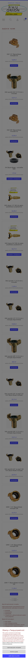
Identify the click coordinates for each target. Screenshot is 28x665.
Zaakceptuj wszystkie (14, 656)
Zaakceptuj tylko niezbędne (14, 647)
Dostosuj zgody (14, 651)
